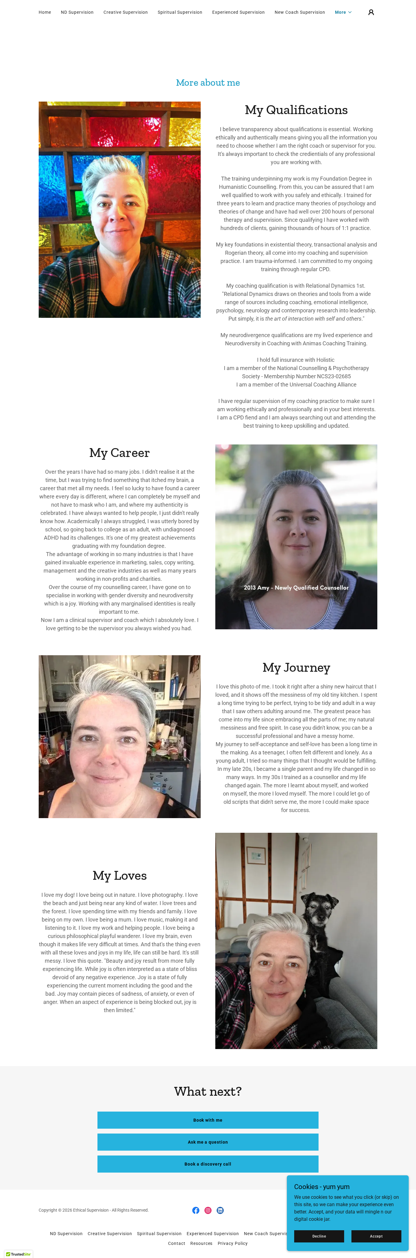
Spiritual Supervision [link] (180, 12)
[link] (196, 1210)
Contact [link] (176, 1243)
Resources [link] (201, 1243)
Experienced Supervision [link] (238, 12)
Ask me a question (208, 1142)
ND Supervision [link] (77, 12)
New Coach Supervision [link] (300, 12)
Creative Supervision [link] (126, 12)
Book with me (208, 1120)
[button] (343, 12)
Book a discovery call (208, 1164)
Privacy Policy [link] (233, 1243)
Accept (376, 1236)
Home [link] (45, 12)
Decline (319, 1236)
